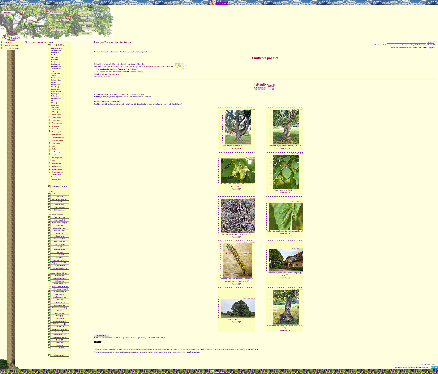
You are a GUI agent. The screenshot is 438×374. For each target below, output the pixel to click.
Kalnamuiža (105, 77)
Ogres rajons (55, 94)
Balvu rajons (55, 52)
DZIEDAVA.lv (222, 3)
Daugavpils (54, 59)
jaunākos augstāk (260, 89)
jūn (270, 89)
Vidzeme (103, 52)
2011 (245, 146)
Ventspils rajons (56, 179)
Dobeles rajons (55, 64)
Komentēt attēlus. (115, 102)
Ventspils (54, 177)
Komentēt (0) (236, 148)
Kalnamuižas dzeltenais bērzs (113, 67)
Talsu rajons (55, 107)
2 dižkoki (133, 69)
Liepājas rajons (55, 84)
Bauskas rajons (55, 55)
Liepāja (53, 82)
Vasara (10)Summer (271, 86)
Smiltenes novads (126, 52)
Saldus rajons (55, 105)
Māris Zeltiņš (251, 298)
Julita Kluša (251, 109)
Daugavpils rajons (56, 62)
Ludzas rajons (55, 89)
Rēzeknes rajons (56, 98)
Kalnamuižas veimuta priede (154, 67)
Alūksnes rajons (56, 50)
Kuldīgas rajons (56, 80)
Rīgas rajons (55, 103)
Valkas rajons (56, 112)
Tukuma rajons (55, 109)
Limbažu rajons (56, 87)
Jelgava (53, 71)
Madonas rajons (56, 91)
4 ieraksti (140, 72)
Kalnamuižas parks (115, 74)
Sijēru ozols (169, 67)
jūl (273, 89)
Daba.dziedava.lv (37, 42)
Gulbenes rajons (56, 66)
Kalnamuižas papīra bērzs (134, 67)
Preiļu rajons (55, 96)
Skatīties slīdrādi (100, 102)
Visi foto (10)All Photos (260, 85)
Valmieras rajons (56, 174)
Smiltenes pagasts (141, 52)
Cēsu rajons (54, 57)
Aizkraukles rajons (57, 48)
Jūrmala (53, 75)
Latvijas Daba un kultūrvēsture (112, 42)
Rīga (52, 100)
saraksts (12, 45)
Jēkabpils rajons (56, 68)
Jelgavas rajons (55, 73)
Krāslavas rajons (56, 78)
